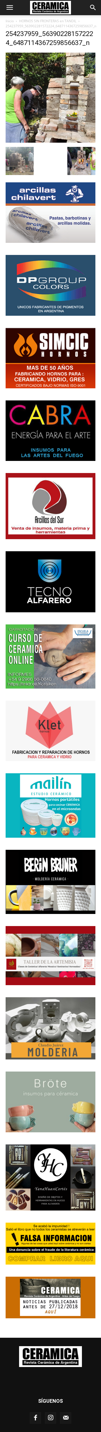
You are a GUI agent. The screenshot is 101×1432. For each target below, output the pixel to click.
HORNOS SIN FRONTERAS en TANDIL (47, 21)
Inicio (10, 21)
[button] (10, 7)
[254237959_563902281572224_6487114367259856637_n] (50, 141)
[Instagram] (50, 1418)
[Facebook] (35, 1418)
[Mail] (65, 1418)
